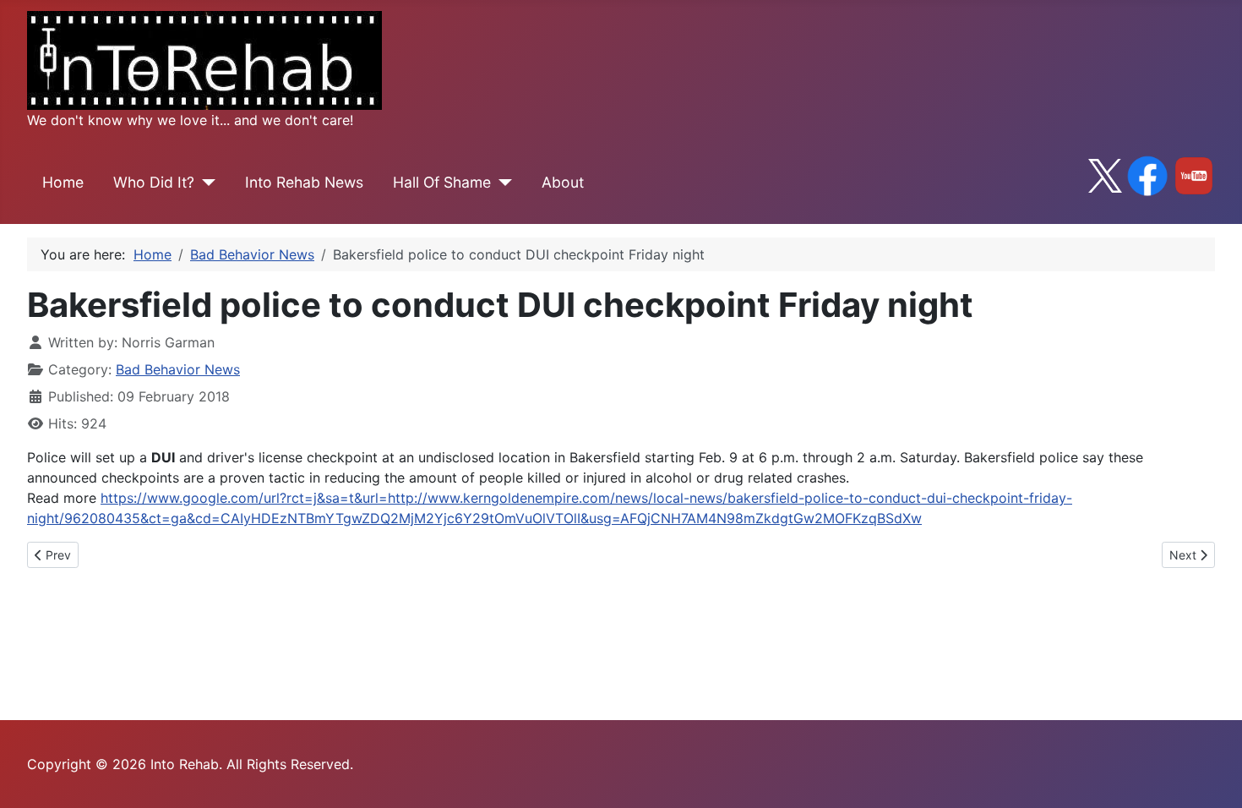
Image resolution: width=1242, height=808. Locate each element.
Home (63, 182)
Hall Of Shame (442, 182)
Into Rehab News (304, 182)
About (563, 182)
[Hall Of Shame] (501, 183)
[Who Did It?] (204, 183)
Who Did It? (153, 182)
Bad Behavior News (178, 369)
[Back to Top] (1212, 776)
